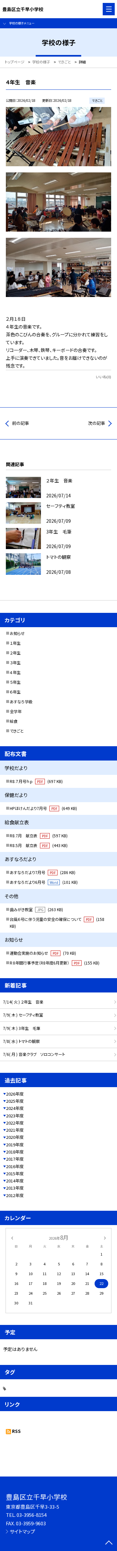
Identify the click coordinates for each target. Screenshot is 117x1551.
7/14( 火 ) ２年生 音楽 (23, 1002)
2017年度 (15, 1159)
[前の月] (12, 1237)
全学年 (15, 711)
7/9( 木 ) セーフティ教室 (23, 1015)
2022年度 (15, 1123)
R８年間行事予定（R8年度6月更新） (54, 963)
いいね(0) (103, 376)
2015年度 (15, 1173)
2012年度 (15, 1195)
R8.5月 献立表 (39, 845)
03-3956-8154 (31, 1514)
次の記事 (96, 423)
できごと (17, 731)
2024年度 (15, 1108)
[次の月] (105, 1237)
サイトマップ (22, 1531)
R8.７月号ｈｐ (36, 781)
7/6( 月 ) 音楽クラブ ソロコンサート (34, 1054)
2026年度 (15, 1094)
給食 (14, 721)
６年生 (15, 692)
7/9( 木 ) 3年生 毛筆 (21, 1028)
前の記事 (20, 423)
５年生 (15, 682)
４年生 (15, 672)
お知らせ (17, 633)
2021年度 (15, 1130)
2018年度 (15, 1152)
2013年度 (15, 1188)
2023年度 (15, 1116)
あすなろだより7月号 (42, 872)
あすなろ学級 (21, 702)
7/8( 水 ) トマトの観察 (21, 1041)
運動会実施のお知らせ (43, 953)
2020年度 (15, 1137)
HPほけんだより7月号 (43, 808)
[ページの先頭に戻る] (109, 1543)
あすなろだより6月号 (44, 882)
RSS (16, 1431)
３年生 (15, 663)
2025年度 (15, 1101)
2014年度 (15, 1181)
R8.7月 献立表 (39, 836)
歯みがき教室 (36, 909)
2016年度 (15, 1166)
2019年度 (15, 1144)
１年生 (15, 643)
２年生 (15, 653)
